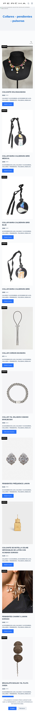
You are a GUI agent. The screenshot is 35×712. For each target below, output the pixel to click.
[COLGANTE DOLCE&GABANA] (17, 67)
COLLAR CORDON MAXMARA (13, 353)
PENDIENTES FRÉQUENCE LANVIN (16, 484)
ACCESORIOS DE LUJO (24, 98)
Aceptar (12, 708)
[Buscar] (28, 3)
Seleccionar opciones (9, 431)
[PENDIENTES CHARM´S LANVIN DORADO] (17, 591)
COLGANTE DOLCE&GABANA (14, 92)
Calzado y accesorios (9, 98)
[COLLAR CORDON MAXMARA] (17, 328)
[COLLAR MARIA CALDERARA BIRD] (17, 264)
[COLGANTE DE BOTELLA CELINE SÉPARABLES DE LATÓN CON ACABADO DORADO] (17, 523)
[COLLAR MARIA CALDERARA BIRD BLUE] (17, 197)
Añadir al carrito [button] (8, 104)
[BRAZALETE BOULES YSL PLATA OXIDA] (17, 658)
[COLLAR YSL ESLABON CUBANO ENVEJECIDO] (17, 392)
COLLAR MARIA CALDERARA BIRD (16, 289)
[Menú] (32, 3)
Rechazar (22, 708)
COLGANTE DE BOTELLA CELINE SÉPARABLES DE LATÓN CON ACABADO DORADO (15, 550)
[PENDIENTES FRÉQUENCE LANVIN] (17, 459)
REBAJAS (28, 100)
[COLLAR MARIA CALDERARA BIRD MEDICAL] (17, 131)
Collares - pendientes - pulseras (13, 100)
